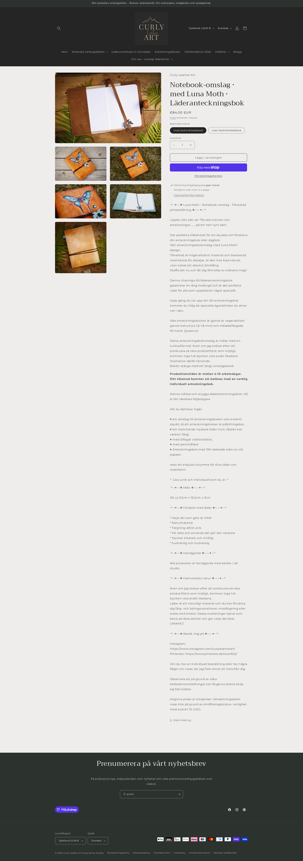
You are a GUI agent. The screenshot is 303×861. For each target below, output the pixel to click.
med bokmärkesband (188, 130)
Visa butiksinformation (189, 195)
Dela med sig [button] (182, 720)
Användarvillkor (162, 853)
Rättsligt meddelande (225, 853)
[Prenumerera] (179, 794)
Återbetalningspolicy (118, 853)
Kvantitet (175, 138)
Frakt (173, 117)
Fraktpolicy (180, 853)
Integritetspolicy (141, 853)
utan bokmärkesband (226, 130)
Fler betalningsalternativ (209, 175)
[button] (59, 28)
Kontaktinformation (199, 853)
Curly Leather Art (73, 853)
